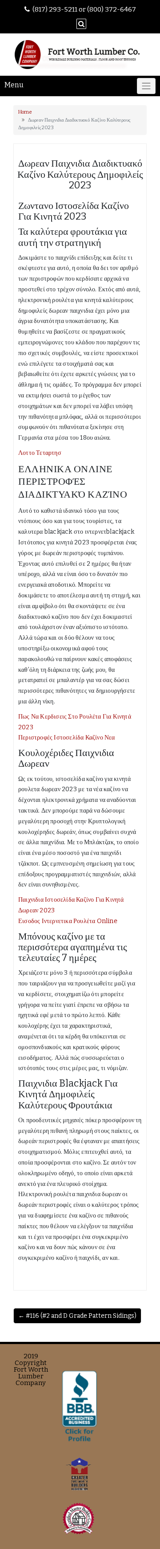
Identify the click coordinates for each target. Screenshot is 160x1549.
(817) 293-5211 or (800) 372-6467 (84, 9)
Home (25, 112)
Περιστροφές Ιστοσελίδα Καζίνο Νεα (66, 737)
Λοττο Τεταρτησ (39, 453)
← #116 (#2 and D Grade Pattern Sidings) (77, 1316)
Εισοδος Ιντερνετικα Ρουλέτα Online (67, 921)
